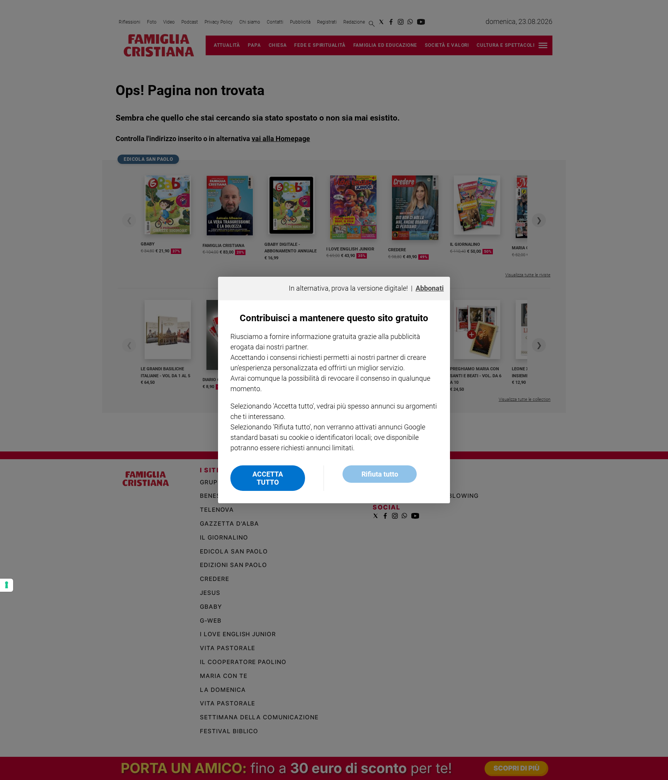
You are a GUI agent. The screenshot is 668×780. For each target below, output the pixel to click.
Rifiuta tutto (379, 474)
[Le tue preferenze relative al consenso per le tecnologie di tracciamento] (6, 585)
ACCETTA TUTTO (267, 478)
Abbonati (430, 288)
